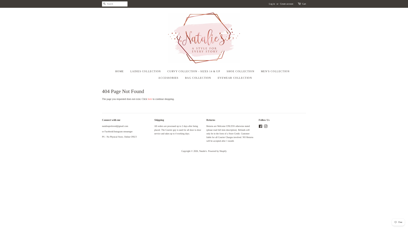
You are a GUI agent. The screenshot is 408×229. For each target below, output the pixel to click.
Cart (304, 4)
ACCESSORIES (168, 77)
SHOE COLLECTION (240, 71)
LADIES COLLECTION (145, 71)
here (150, 99)
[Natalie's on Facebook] (260, 127)
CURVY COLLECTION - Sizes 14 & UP (193, 71)
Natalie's (203, 151)
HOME (119, 71)
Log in (272, 4)
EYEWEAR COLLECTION (235, 77)
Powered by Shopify (217, 151)
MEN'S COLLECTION (275, 71)
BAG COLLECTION (198, 77)
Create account (286, 4)
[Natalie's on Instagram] (265, 127)
